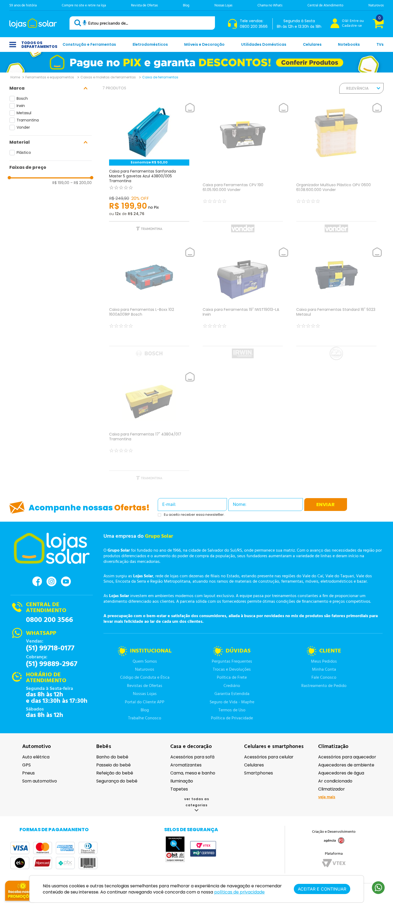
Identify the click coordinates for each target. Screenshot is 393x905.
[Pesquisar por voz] (84, 23)
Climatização (333, 746)
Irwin (21, 105)
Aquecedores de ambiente (346, 765)
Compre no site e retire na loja (84, 5)
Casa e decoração (191, 746)
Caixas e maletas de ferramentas (108, 77)
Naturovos (376, 5)
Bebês (103, 746)
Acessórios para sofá (192, 757)
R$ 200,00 (81, 183)
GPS (26, 765)
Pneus (28, 773)
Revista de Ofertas (144, 5)
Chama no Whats (269, 5)
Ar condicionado (335, 781)
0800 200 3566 (49, 620)
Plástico (24, 152)
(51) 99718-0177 (50, 648)
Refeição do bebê (114, 773)
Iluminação (181, 781)
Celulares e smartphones (274, 746)
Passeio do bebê (113, 765)
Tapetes (179, 789)
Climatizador (331, 789)
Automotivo (36, 746)
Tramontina (28, 120)
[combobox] (142, 23)
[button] (50, 88)
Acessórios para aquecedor (347, 757)
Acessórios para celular (269, 757)
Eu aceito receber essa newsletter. (194, 515)
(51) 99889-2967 (51, 664)
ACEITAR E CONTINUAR (322, 889)
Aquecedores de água (341, 773)
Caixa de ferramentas (160, 77)
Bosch (22, 98)
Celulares (254, 765)
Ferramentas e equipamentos (49, 77)
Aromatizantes (186, 765)
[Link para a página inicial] (15, 77)
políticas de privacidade (239, 892)
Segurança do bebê (116, 781)
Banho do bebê (112, 757)
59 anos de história (23, 5)
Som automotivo (39, 781)
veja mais (326, 797)
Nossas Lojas (223, 5)
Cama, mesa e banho (192, 773)
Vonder (23, 127)
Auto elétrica (35, 757)
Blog (186, 5)
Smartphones (258, 773)
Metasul (24, 113)
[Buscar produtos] (78, 23)
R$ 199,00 (60, 183)
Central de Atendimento (325, 5)
